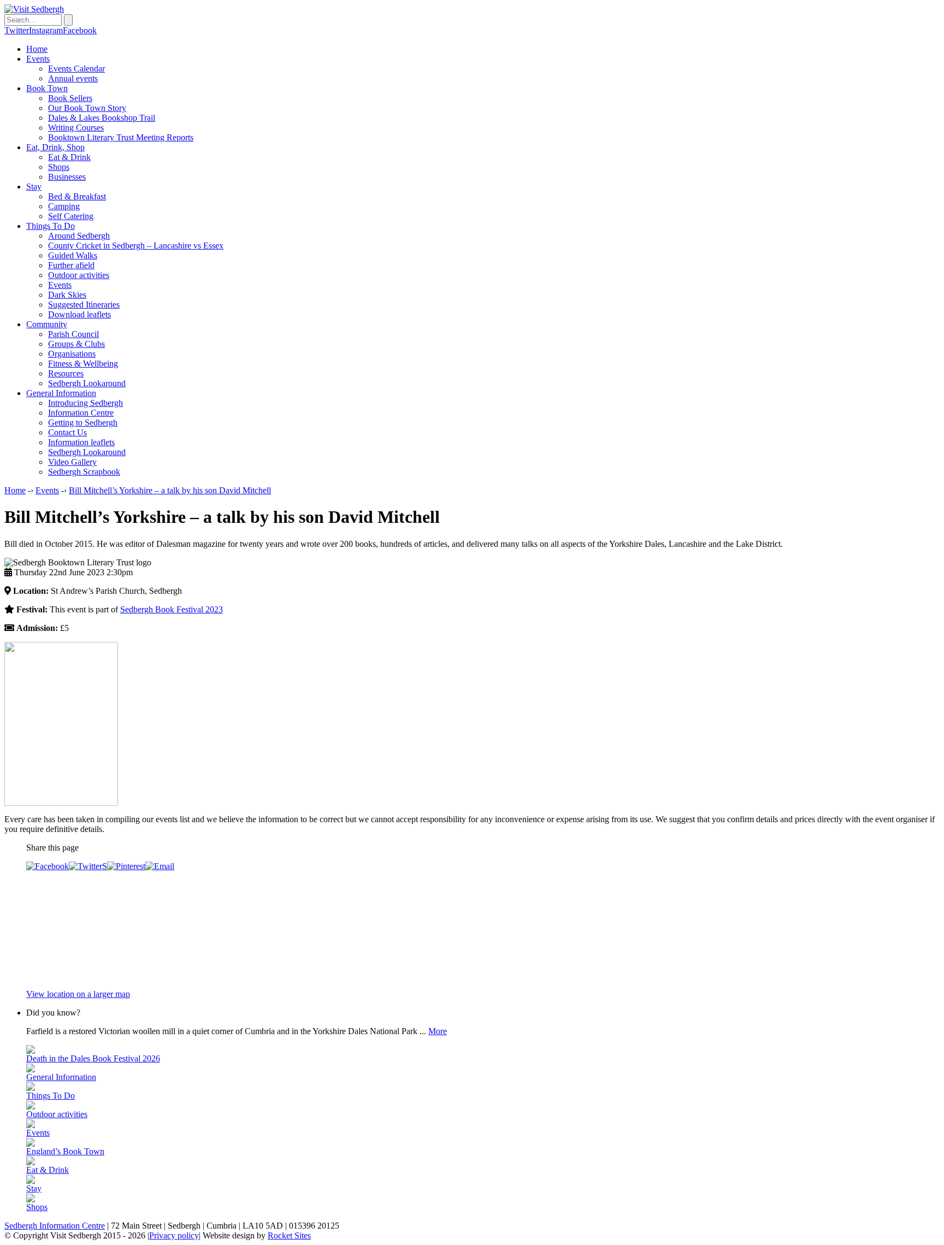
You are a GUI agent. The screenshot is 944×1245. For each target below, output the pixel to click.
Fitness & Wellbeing (83, 363)
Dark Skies (67, 294)
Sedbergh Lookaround (87, 383)
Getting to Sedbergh (82, 422)
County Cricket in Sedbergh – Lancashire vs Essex (135, 245)
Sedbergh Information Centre (54, 1225)
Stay (34, 186)
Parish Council (73, 334)
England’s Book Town (65, 1151)
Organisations (72, 353)
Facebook (80, 30)
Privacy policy (174, 1235)
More (437, 1031)
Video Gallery (72, 462)
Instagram (46, 30)
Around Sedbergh (79, 235)
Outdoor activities (78, 275)
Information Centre (81, 412)
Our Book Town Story (87, 108)
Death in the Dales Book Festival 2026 (93, 1058)
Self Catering (70, 216)
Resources (66, 373)
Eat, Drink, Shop (55, 147)
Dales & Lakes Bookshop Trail (101, 117)
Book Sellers (70, 98)
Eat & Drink (69, 157)
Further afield (71, 265)
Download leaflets (79, 314)
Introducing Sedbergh (85, 403)
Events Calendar (76, 68)
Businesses (67, 176)
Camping (64, 206)
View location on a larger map (78, 994)
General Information (61, 393)
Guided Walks (72, 255)
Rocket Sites (289, 1235)
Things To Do (50, 226)
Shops (58, 167)
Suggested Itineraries (84, 304)
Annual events (73, 78)
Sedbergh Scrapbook (84, 471)
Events (38, 58)
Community (46, 324)
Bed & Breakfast (77, 196)
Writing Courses (76, 127)
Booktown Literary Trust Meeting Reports (120, 137)
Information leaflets (81, 442)
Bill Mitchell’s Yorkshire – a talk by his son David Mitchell (170, 490)
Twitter (16, 30)
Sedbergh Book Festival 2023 (171, 609)
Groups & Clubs (76, 344)
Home (37, 49)
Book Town (47, 88)
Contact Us (67, 432)
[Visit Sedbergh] (34, 9)
